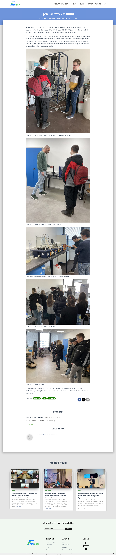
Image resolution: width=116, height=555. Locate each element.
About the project (61, 4)
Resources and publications (69, 550)
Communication (37, 398)
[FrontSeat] (15, 3)
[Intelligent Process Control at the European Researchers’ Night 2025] (58, 478)
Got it (83, 553)
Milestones (65, 547)
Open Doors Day (52, 398)
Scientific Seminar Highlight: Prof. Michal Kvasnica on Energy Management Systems (90, 496)
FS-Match (98, 4)
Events (74, 4)
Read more (18, 506)
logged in (44, 434)
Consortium (49, 544)
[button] (68, 4)
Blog (82, 4)
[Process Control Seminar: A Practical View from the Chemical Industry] (25, 478)
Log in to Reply (29, 424)
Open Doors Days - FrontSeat (34, 417)
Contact (89, 4)
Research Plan (65, 544)
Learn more (77, 553)
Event (44, 398)
